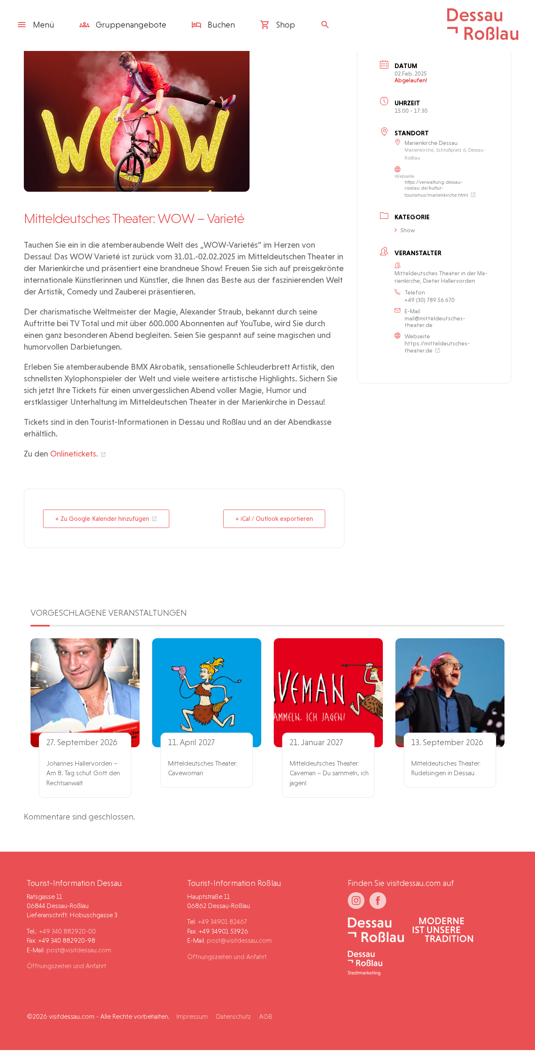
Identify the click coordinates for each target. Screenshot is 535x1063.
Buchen (220, 25)
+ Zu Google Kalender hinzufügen (102, 519)
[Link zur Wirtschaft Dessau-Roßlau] (443, 930)
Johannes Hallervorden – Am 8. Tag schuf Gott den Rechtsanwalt (83, 773)
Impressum (192, 1016)
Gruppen (130, 25)
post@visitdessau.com (78, 950)
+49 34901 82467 (222, 922)
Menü (43, 25)
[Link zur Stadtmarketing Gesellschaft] (365, 964)
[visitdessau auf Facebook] (377, 900)
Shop (284, 25)
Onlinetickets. (74, 454)
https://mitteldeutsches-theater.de (437, 347)
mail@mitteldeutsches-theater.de (435, 321)
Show (407, 230)
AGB (266, 1016)
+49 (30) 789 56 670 (430, 300)
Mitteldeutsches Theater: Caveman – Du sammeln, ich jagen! (329, 773)
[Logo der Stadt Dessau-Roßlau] (482, 37)
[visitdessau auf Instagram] (356, 900)
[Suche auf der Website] (327, 24)
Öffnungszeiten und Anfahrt (66, 966)
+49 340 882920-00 (67, 931)
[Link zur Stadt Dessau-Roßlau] (376, 930)
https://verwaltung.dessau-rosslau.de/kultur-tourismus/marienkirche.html (436, 188)
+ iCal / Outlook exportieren (274, 519)
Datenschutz (233, 1016)
